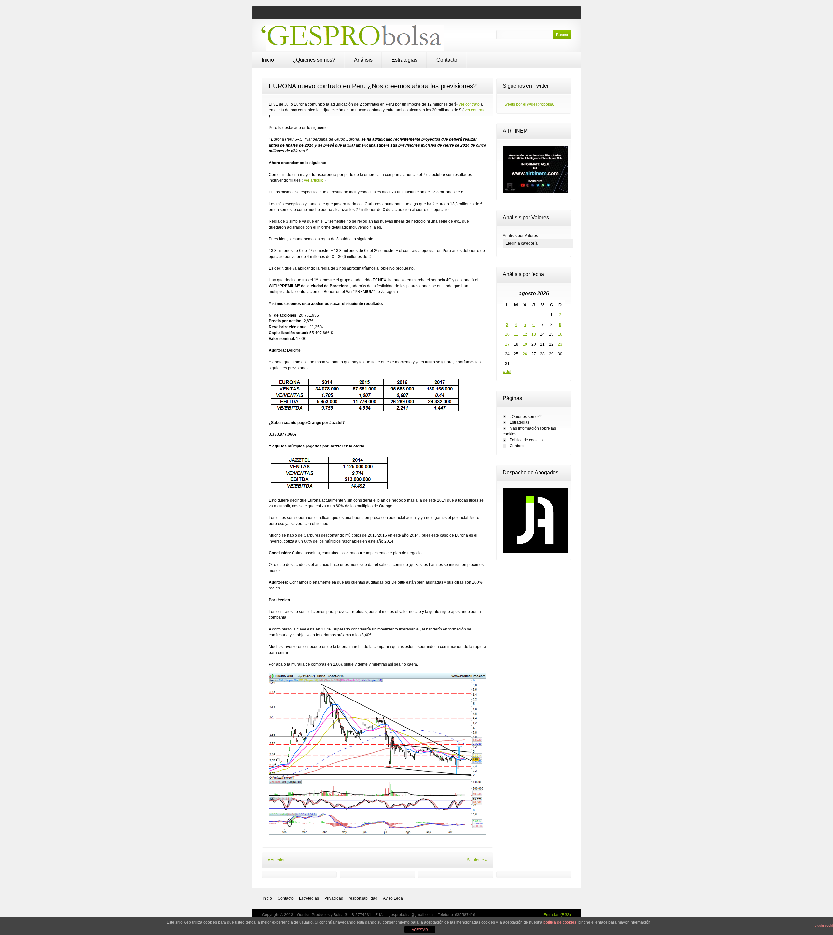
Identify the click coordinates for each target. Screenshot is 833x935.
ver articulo (313, 180)
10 (507, 334)
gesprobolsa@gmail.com (411, 915)
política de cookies (559, 922)
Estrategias (404, 60)
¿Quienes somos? (314, 60)
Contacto (446, 60)
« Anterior (276, 860)
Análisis (363, 60)
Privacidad (333, 898)
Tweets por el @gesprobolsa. (528, 104)
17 (507, 344)
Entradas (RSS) (557, 915)
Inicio (268, 60)
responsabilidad (363, 898)
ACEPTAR (420, 930)
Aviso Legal (393, 898)
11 (516, 334)
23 (560, 344)
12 (525, 334)
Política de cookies (526, 440)
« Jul (507, 371)
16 (560, 334)
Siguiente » (477, 860)
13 (533, 334)
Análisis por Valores (520, 236)
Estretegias (309, 898)
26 (525, 354)
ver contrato (469, 104)
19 (525, 344)
